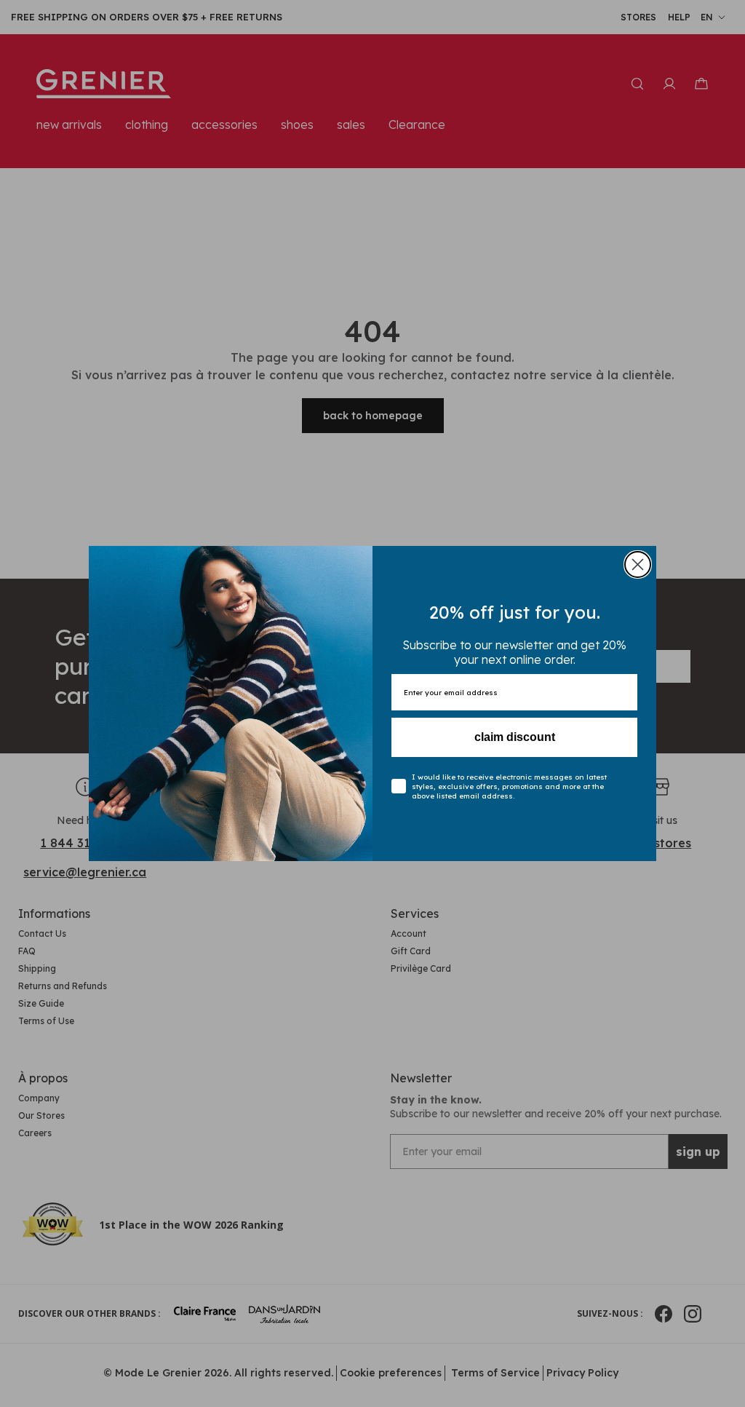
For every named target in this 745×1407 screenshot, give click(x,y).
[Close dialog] (637, 564)
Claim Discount (514, 737)
